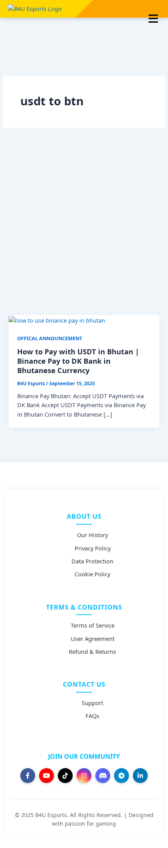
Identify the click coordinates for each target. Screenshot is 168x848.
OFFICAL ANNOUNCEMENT (49, 338)
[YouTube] (46, 775)
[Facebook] (27, 775)
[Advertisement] (84, 227)
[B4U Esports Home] (35, 8)
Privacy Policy (93, 548)
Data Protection (92, 561)
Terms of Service (92, 625)
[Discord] (102, 775)
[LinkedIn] (140, 775)
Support (92, 703)
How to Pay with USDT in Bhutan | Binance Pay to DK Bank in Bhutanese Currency (78, 361)
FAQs (92, 716)
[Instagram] (84, 775)
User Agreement (92, 638)
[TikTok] (65, 775)
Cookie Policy (92, 574)
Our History (92, 535)
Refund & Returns (92, 651)
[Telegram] (121, 775)
